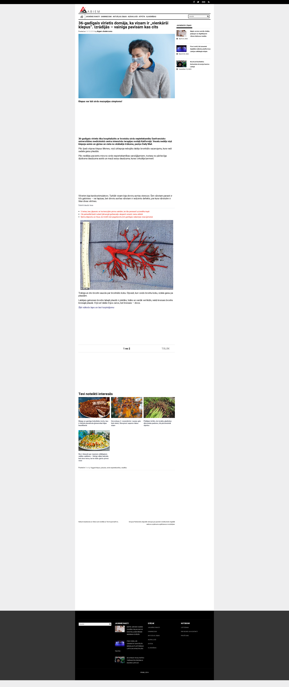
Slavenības (151, 17)
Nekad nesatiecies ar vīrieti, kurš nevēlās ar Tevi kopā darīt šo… (98, 522)
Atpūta (142, 17)
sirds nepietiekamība (114, 468)
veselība (124, 468)
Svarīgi (87, 468)
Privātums (185, 635)
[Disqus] (126, 558)
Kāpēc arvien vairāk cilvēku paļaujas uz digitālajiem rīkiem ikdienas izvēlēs (200, 33)
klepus (98, 468)
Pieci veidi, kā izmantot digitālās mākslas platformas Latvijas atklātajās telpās (200, 49)
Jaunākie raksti (93, 17)
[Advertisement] (126, 120)
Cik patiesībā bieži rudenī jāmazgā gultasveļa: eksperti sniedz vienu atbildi (112, 214)
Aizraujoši (133, 17)
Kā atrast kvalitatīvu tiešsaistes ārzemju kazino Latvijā (199, 64)
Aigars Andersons (104, 31)
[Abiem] (81, 16)
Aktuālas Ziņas (120, 17)
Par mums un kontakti (189, 631)
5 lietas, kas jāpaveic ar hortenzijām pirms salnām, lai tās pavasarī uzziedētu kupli (115, 211)
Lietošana (185, 627)
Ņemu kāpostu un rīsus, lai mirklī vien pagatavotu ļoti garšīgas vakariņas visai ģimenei (117, 217)
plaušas (103, 468)
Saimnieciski (106, 17)
